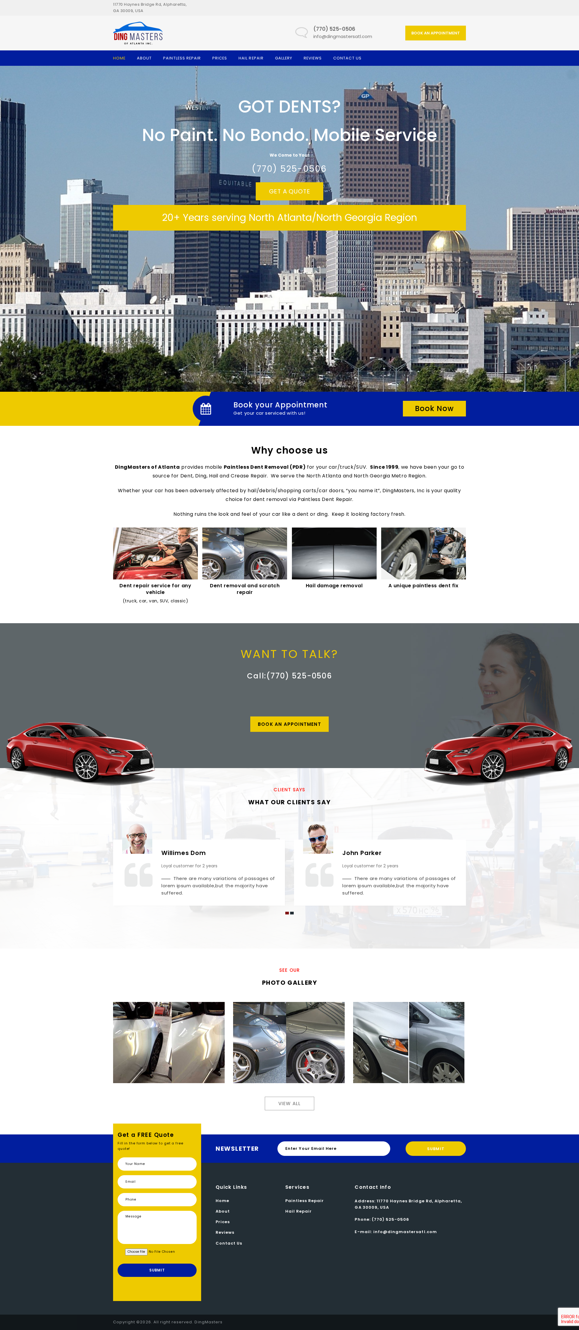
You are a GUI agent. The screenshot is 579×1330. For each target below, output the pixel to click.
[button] (287, 913)
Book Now (434, 408)
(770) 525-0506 (391, 1219)
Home (119, 58)
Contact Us (347, 58)
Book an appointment (435, 33)
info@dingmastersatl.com (342, 36)
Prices (219, 58)
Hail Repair (251, 58)
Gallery (283, 58)
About (144, 58)
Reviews (313, 58)
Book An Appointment (289, 724)
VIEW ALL (289, 1103)
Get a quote (289, 191)
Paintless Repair (182, 58)
